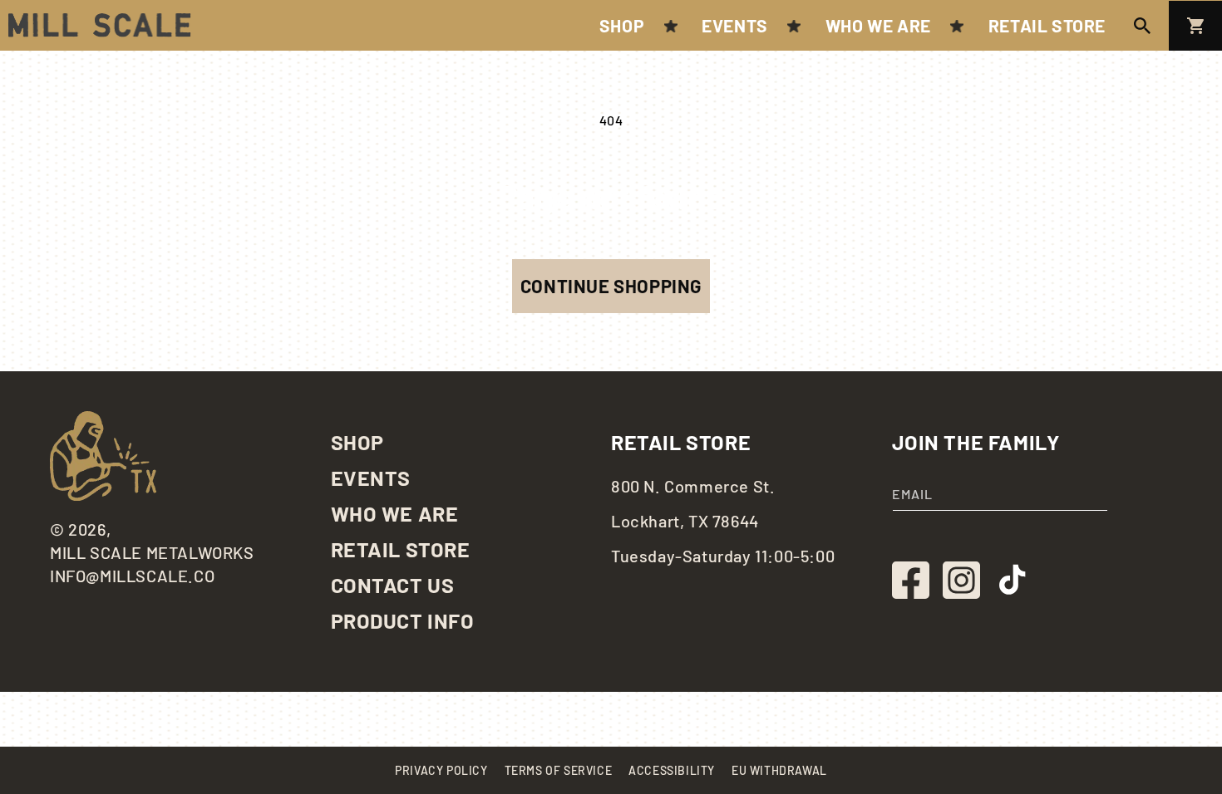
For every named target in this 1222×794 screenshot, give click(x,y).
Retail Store (401, 549)
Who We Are (395, 513)
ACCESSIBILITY (671, 770)
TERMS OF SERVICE (559, 770)
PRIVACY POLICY (441, 770)
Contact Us (393, 584)
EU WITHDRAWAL (779, 770)
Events (371, 477)
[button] (1142, 25)
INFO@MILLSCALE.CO (132, 576)
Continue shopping (611, 286)
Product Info (403, 620)
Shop (357, 441)
